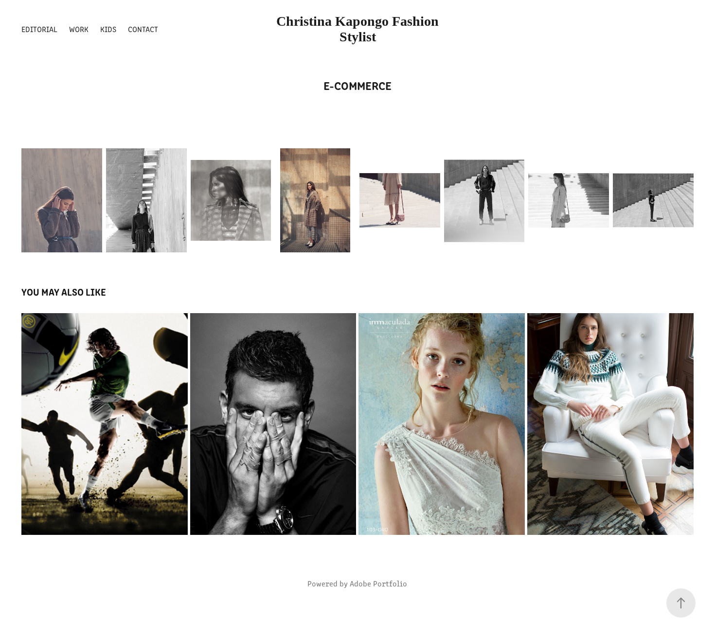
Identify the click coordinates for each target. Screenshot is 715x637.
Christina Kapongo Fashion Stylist (359, 29)
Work (79, 29)
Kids (108, 29)
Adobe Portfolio (378, 583)
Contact (143, 29)
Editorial (39, 29)
